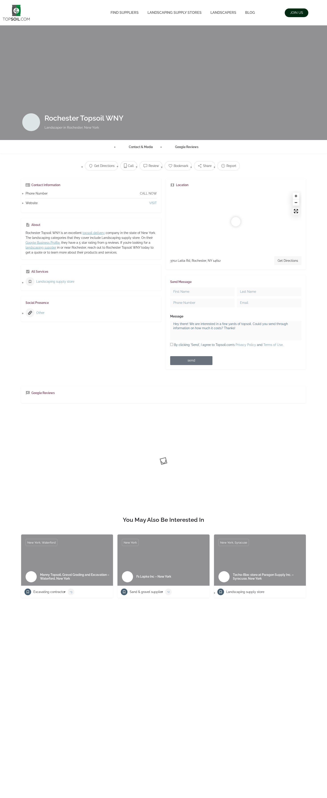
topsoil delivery (94, 233)
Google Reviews (186, 147)
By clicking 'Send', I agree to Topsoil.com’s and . (228, 345)
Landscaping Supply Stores (174, 12)
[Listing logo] (31, 122)
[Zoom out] (296, 202)
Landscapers (223, 12)
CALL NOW (148, 193)
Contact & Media (141, 147)
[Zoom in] (296, 196)
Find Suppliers (125, 12)
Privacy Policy (246, 345)
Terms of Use (273, 345)
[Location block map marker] (235, 221)
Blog (250, 12)
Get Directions (288, 260)
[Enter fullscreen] (296, 211)
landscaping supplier (41, 247)
